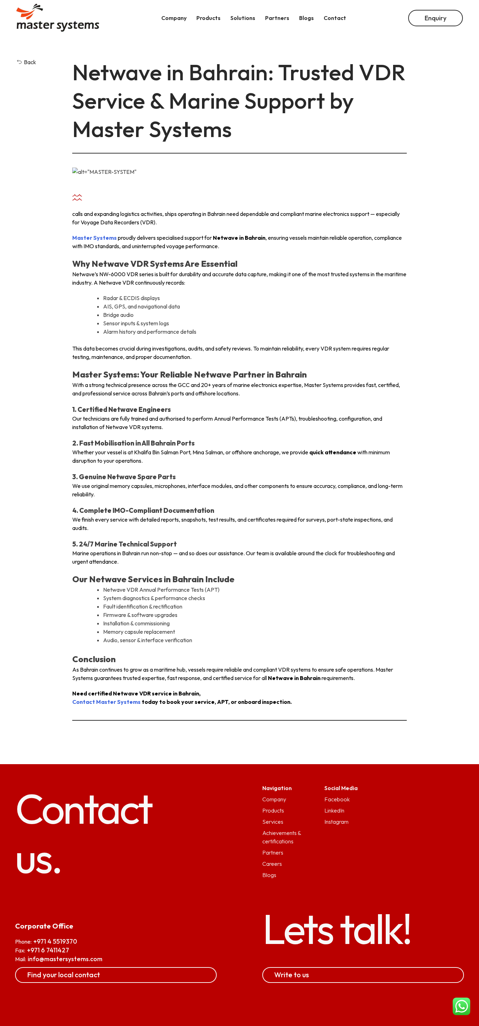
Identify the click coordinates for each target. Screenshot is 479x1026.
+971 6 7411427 (48, 950)
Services (272, 821)
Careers (272, 863)
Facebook (337, 799)
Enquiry (435, 18)
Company (274, 799)
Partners (272, 852)
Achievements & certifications (281, 837)
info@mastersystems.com (65, 959)
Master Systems (95, 237)
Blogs (269, 874)
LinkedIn (334, 810)
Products (273, 810)
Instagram (336, 821)
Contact (335, 17)
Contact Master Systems (106, 701)
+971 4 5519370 (55, 941)
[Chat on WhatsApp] (461, 1007)
